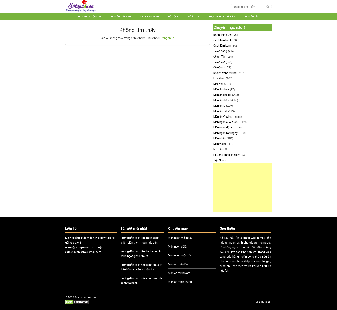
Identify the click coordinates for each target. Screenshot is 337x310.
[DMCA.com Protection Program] (77, 303)
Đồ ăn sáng (220, 51)
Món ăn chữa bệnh (224, 100)
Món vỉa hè (220, 143)
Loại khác (219, 78)
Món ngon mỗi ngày (89, 16)
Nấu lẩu (218, 149)
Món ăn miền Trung (180, 281)
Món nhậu (219, 138)
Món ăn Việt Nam (121, 16)
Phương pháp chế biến (222, 16)
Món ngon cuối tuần (225, 122)
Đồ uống (173, 16)
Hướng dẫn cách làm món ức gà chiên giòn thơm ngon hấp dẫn (140, 240)
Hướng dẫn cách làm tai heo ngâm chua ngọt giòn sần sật (141, 254)
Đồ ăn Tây (193, 16)
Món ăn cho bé (222, 94)
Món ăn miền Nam (179, 273)
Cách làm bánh (149, 16)
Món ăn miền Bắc (178, 264)
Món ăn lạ (219, 105)
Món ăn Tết (251, 16)
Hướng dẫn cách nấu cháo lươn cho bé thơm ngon (142, 280)
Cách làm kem (222, 45)
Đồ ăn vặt (219, 62)
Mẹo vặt (218, 83)
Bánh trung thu (222, 34)
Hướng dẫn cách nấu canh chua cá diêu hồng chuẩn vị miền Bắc (141, 267)
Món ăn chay (221, 89)
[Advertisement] (242, 187)
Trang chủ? (167, 38)
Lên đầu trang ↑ (264, 302)
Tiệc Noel (218, 160)
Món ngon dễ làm (223, 127)
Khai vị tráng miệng (225, 72)
